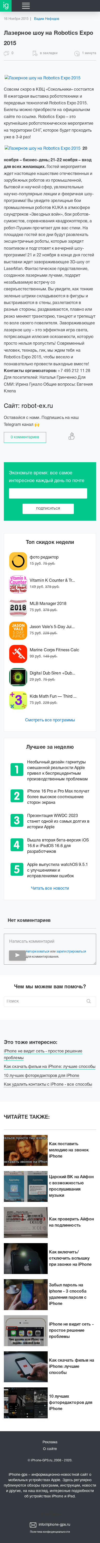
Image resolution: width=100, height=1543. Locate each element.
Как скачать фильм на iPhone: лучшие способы (71, 1367)
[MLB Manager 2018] (19, 607)
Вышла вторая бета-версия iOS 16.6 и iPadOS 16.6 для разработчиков (58, 846)
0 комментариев (25, 437)
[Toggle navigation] (26, 6)
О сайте (50, 1449)
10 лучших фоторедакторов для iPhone (71, 1403)
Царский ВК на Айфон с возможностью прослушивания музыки (71, 1186)
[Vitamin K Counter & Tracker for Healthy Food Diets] (19, 584)
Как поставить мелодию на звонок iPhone (69, 1150)
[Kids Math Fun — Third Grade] (19, 700)
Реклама (50, 1442)
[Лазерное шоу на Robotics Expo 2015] (42, 78)
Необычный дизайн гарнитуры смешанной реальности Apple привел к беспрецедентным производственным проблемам (57, 771)
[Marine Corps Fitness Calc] (19, 654)
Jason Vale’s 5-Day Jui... (52, 627)
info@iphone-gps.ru (54, 1525)
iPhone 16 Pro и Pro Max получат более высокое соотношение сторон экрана (58, 797)
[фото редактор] (19, 561)
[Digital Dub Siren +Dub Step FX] (19, 677)
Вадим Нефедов (46, 19)
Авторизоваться (37, 951)
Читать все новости (50, 888)
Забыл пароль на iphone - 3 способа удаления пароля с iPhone (68, 1295)
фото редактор (44, 557)
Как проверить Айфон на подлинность (71, 1222)
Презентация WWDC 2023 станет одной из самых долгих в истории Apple (58, 821)
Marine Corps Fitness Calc (54, 650)
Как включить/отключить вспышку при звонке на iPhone (70, 1259)
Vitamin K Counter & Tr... (52, 581)
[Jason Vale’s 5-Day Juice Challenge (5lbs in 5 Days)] (19, 631)
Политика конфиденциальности (50, 1532)
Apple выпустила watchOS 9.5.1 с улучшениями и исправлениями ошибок (57, 870)
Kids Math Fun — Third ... (53, 696)
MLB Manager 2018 (48, 604)
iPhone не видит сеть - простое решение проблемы (71, 1331)
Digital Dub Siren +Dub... (52, 673)
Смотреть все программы (50, 720)
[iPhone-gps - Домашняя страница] (6, 6)
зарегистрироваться (71, 951)
